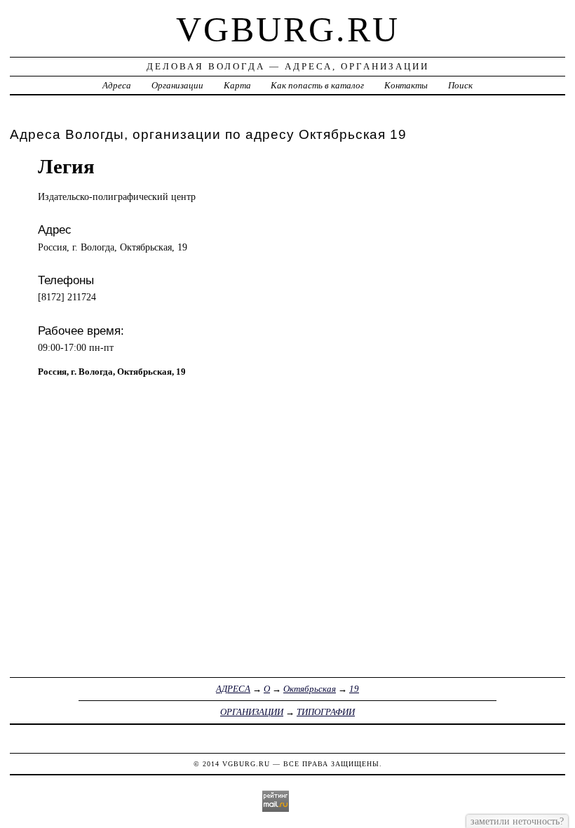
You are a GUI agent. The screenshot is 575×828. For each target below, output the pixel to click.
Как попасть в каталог (317, 85)
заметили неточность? (517, 821)
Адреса (116, 85)
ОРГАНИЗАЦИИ (251, 712)
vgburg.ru (288, 29)
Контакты (406, 85)
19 (354, 688)
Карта (237, 85)
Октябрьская (309, 688)
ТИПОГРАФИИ (326, 712)
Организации (177, 85)
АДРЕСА (233, 688)
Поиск (460, 85)
